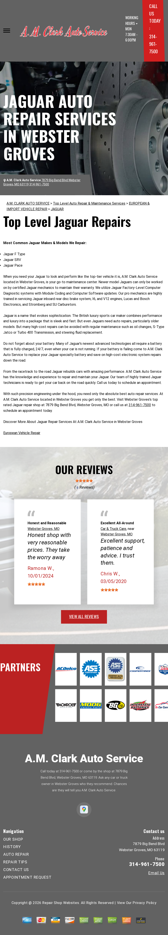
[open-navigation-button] (6, 31)
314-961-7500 (153, 43)
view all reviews (84, 616)
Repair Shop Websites (60, 903)
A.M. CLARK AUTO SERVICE (28, 203)
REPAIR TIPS (15, 862)
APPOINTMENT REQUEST (27, 877)
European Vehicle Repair (21, 433)
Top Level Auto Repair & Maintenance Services (89, 203)
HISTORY (12, 846)
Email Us (156, 873)
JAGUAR (57, 209)
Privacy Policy (144, 903)
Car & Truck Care (113, 529)
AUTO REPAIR (16, 854)
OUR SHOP (13, 839)
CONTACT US (16, 869)
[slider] (84, 480)
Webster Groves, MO (44, 529)
